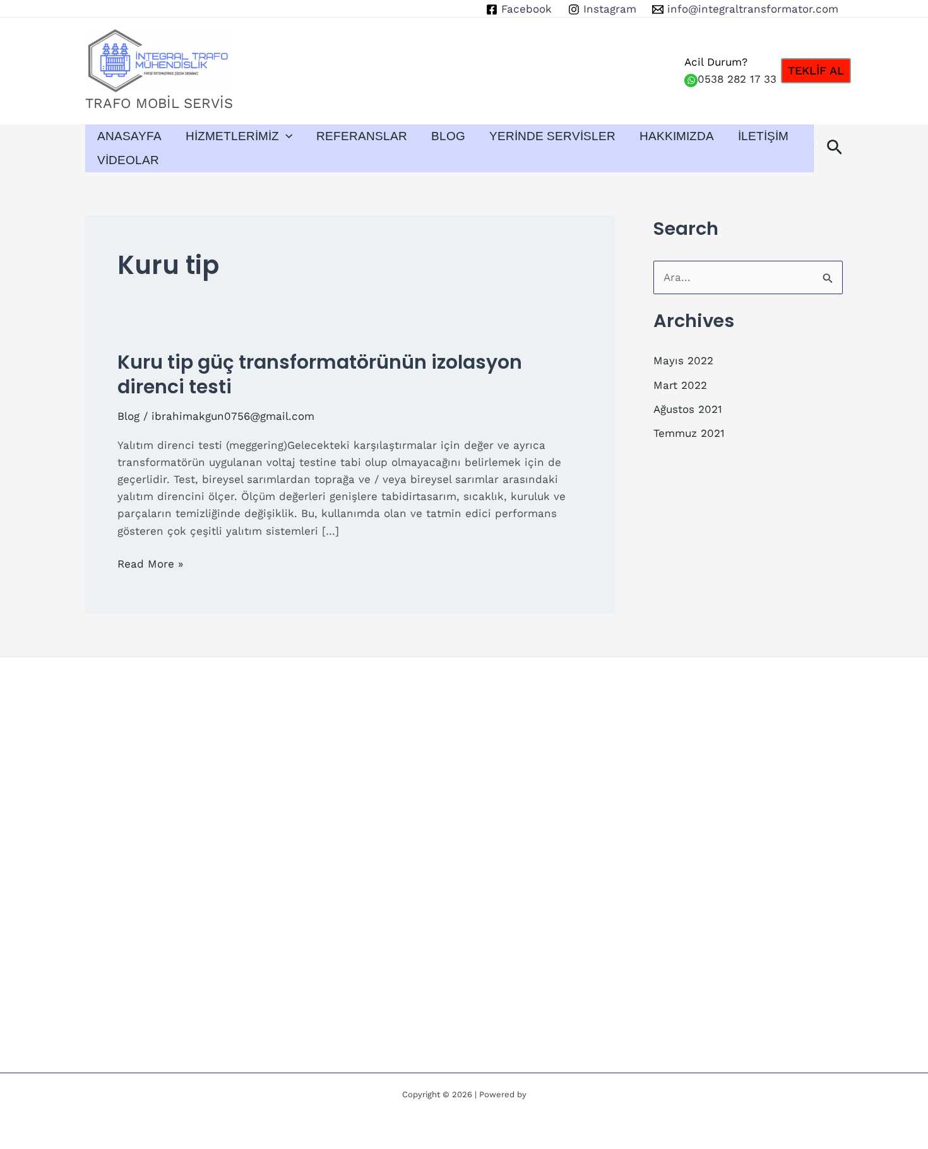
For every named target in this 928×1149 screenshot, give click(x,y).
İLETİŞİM (763, 136)
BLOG (448, 136)
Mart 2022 (680, 385)
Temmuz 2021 (689, 433)
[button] (816, 70)
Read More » (150, 565)
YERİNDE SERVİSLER (552, 136)
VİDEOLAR (128, 160)
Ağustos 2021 (687, 409)
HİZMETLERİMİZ (232, 136)
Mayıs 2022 (683, 360)
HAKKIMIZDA (676, 136)
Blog (128, 416)
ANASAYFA (129, 136)
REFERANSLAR (361, 136)
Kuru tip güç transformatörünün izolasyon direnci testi (319, 374)
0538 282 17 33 (737, 79)
